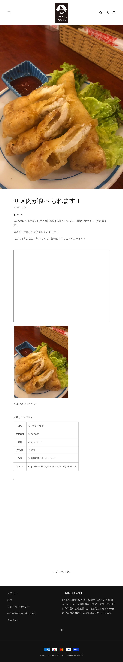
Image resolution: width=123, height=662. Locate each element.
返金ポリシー (14, 620)
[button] (9, 12)
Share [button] (19, 214)
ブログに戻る (63, 572)
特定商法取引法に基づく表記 (22, 613)
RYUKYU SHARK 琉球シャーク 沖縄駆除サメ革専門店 (64, 655)
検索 (10, 600)
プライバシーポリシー (18, 606)
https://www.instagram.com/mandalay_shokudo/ (52, 466)
